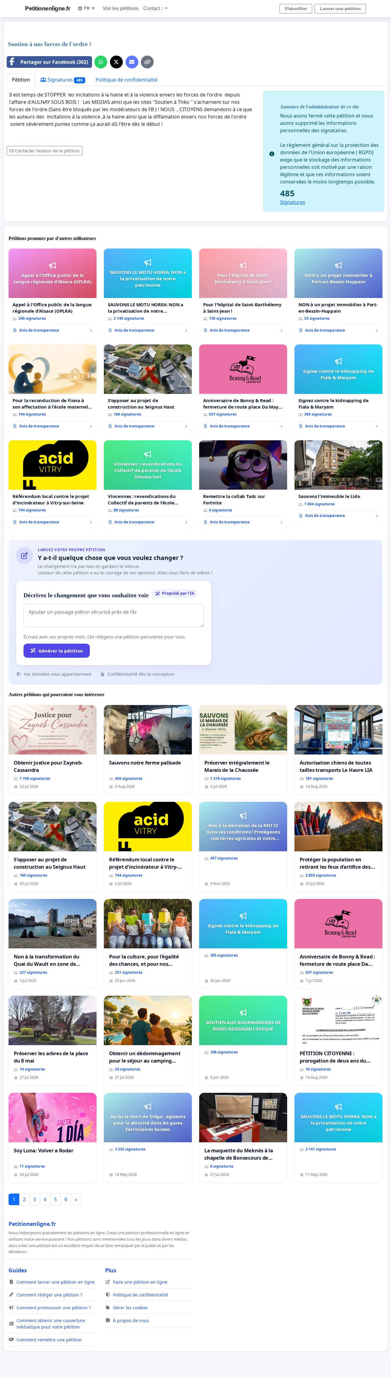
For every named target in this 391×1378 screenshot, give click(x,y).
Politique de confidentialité (127, 79)
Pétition (21, 79)
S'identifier (296, 8)
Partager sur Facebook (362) (54, 62)
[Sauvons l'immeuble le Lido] (338, 481)
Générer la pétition (60, 651)
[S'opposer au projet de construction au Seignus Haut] (148, 388)
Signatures (64, 79)
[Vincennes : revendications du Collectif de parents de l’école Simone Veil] (148, 484)
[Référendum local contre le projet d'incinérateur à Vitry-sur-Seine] (53, 484)
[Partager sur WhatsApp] (100, 62)
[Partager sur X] (116, 62)
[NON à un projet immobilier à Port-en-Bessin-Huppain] (338, 293)
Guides (18, 1270)
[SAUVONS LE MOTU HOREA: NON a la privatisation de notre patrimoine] (148, 293)
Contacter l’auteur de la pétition (47, 151)
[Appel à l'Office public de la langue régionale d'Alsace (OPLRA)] (53, 293)
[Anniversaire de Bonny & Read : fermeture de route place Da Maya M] (243, 388)
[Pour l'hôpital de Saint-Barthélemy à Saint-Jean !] (243, 293)
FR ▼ (89, 8)
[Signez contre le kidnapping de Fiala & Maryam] (338, 388)
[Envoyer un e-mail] (132, 62)
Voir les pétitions (120, 8)
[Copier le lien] (147, 62)
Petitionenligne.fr (47, 8)
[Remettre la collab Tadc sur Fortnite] (243, 484)
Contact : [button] (153, 8)
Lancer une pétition (340, 8)
